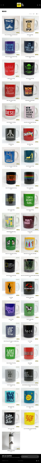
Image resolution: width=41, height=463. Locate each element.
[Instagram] (38, 460)
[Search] (3, 5)
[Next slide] (37, 309)
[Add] (18, 32)
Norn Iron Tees (6, 460)
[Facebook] (36, 460)
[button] (34, 14)
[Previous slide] (22, 309)
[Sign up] (37, 457)
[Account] (37, 5)
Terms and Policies (20, 460)
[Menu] (1, 5)
